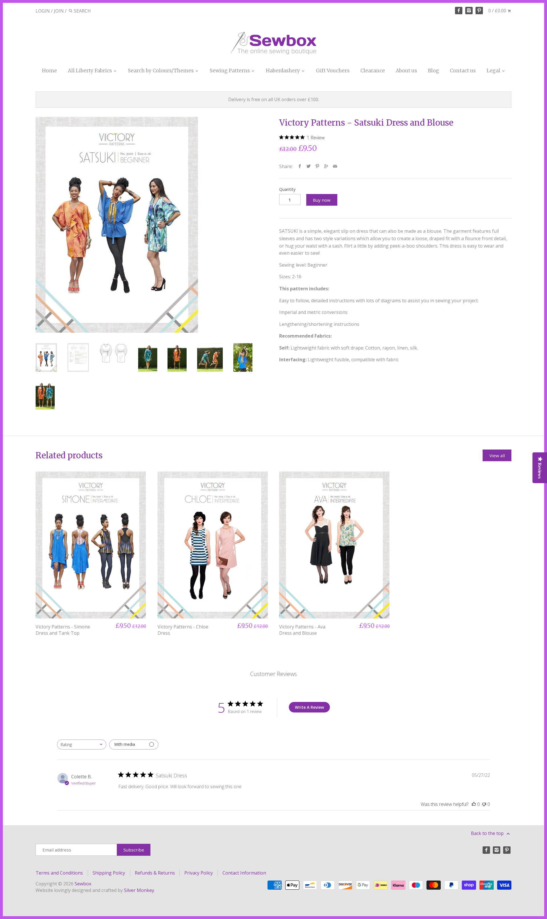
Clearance (372, 71)
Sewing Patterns (230, 71)
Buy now (321, 200)
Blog (433, 71)
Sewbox (83, 884)
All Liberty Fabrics (90, 71)
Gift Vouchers (333, 71)
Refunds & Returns (155, 873)
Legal (494, 71)
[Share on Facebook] (300, 166)
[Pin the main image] (318, 166)
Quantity (287, 189)
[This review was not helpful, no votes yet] (484, 804)
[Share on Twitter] (309, 166)
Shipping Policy (109, 873)
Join (59, 11)
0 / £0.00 (497, 10)
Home (49, 71)
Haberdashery (283, 71)
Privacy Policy (198, 873)
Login (43, 11)
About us (406, 71)
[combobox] (81, 745)
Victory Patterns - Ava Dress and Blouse (302, 630)
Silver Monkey (139, 890)
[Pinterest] (479, 10)
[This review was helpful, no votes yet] (474, 804)
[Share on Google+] (326, 166)
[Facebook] (458, 10)
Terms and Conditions (59, 873)
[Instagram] (469, 10)
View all (497, 455)
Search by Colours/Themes (161, 71)
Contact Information (244, 873)
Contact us (463, 71)
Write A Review (309, 707)
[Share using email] (335, 166)
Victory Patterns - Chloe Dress (183, 630)
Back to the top (488, 833)
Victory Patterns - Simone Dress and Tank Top (63, 630)
